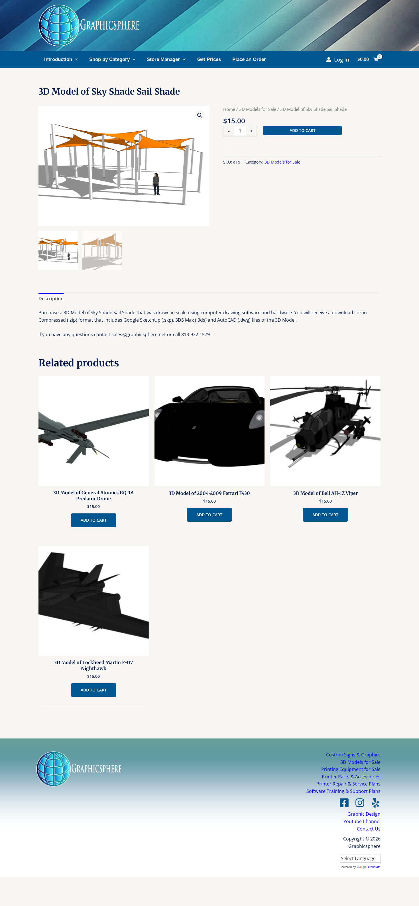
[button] (75, 59)
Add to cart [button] (94, 520)
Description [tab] (51, 298)
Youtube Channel (362, 821)
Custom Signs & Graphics (353, 755)
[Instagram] (360, 803)
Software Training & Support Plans (343, 791)
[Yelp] (376, 803)
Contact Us (369, 829)
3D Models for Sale (257, 109)
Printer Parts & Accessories (351, 777)
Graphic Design (364, 814)
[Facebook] (344, 803)
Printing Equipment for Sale (351, 769)
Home (229, 109)
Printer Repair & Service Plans (348, 784)
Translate (374, 867)
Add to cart (303, 130)
